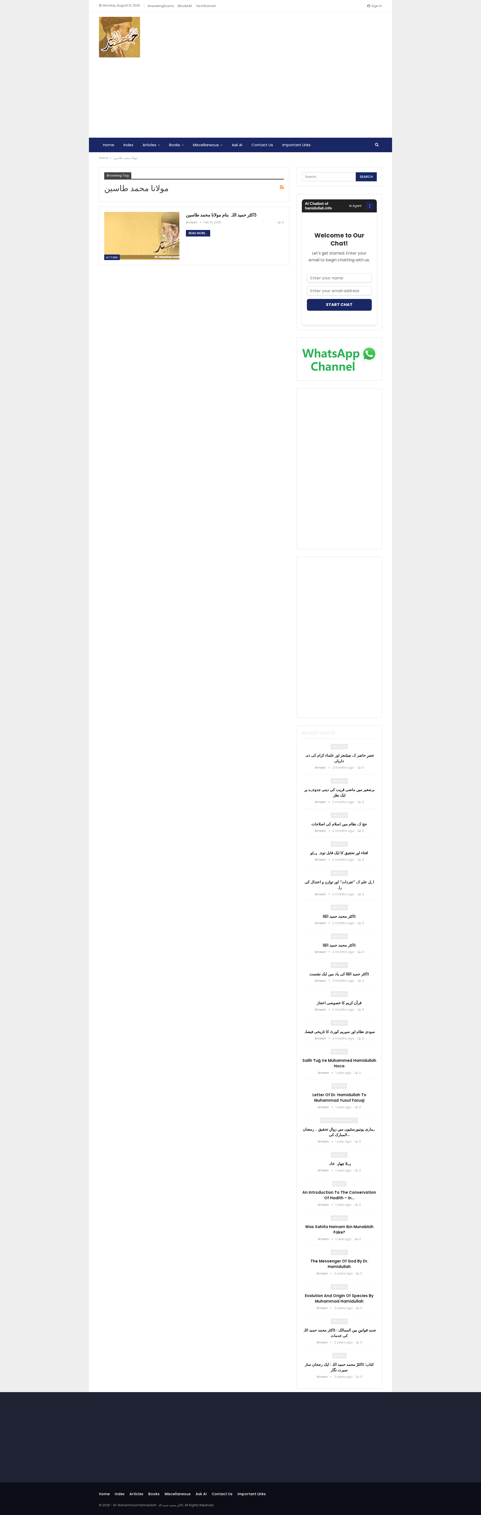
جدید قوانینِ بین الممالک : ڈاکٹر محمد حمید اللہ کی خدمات (339, 1332)
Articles (149, 144)
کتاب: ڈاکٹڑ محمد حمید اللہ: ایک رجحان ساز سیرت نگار (339, 1367)
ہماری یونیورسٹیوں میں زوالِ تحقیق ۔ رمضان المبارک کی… (339, 1132)
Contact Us (262, 144)
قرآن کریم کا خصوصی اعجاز (339, 1002)
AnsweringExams (161, 6)
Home (108, 144)
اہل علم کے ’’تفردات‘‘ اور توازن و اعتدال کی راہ (339, 884)
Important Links (296, 144)
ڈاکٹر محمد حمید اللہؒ (339, 916)
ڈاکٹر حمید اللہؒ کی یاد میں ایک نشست (339, 974)
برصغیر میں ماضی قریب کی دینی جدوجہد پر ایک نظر (339, 792)
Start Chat (339, 304)
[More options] (370, 206)
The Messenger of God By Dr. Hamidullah (339, 1263)
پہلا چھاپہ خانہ (339, 1163)
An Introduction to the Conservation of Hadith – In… (339, 1195)
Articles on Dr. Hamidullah (340, 1120)
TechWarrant (206, 6)
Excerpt (339, 1155)
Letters (112, 257)
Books (174, 144)
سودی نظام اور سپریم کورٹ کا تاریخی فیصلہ (339, 1031)
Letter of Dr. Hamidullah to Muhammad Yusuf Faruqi (339, 1097)
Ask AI (237, 144)
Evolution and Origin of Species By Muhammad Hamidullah (339, 1298)
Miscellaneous (206, 144)
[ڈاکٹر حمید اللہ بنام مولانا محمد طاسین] (141, 236)
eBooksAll (185, 6)
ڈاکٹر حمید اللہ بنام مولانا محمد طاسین (221, 215)
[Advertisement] (240, 95)
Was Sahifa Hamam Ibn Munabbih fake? (339, 1229)
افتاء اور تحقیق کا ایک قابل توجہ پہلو (339, 852)
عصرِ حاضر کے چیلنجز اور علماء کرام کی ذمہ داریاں (339, 758)
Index (128, 144)
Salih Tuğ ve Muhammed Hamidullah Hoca (339, 1063)
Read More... (198, 233)
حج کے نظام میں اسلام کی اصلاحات (339, 824)
